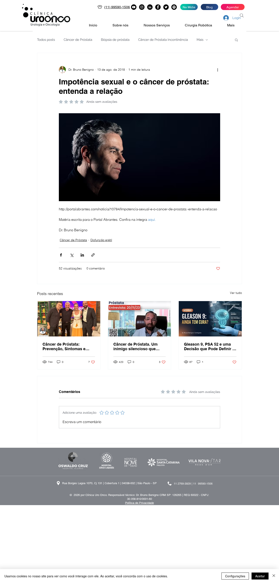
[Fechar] (273, 576)
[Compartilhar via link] (93, 255)
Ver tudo (236, 293)
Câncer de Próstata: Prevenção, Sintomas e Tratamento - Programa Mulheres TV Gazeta (64, 346)
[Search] (241, 15)
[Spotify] (174, 7)
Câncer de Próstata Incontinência (163, 40)
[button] (124, 25)
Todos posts (46, 40)
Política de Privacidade (139, 502)
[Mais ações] (217, 69)
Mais (200, 40)
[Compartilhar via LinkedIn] (82, 255)
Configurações (235, 576)
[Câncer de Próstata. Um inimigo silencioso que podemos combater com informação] (139, 318)
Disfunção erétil (101, 240)
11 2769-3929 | (183, 483)
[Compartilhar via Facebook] (61, 255)
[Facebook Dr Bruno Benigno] (158, 7)
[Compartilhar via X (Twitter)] (72, 255)
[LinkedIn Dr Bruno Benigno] (150, 7)
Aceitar (260, 576)
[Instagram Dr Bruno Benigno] (142, 7)
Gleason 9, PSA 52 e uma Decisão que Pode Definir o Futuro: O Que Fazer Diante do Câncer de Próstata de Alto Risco (209, 346)
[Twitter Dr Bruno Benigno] (166, 7)
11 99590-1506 (203, 483)
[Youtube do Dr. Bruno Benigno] (133, 7)
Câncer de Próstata (78, 40)
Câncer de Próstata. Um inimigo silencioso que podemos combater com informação (136, 346)
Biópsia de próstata (115, 40)
